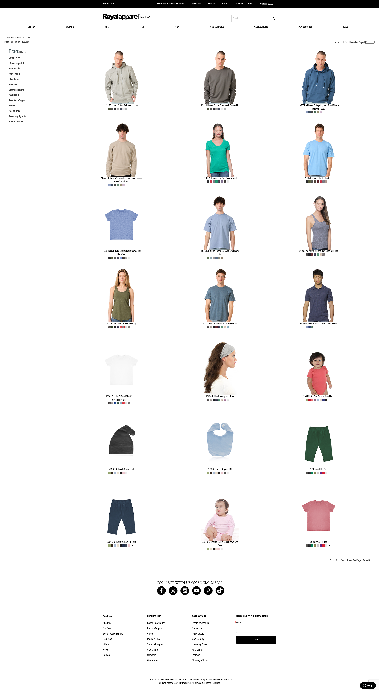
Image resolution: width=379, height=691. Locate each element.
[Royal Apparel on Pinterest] (208, 591)
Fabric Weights (154, 628)
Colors (150, 634)
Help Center (197, 650)
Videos (106, 644)
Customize (152, 660)
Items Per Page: (356, 42)
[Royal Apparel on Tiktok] (219, 591)
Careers (106, 655)
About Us (107, 623)
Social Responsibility (113, 634)
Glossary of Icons (200, 660)
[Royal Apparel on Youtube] (196, 591)
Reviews (196, 655)
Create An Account (200, 623)
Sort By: (10, 38)
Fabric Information (156, 623)
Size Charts (152, 650)
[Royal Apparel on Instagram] (184, 591)
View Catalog (198, 639)
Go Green (107, 639)
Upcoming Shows (200, 644)
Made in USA (153, 639)
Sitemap (216, 683)
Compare (151, 655)
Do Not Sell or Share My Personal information (166, 680)
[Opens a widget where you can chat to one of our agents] (368, 686)
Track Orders (198, 634)
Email (238, 623)
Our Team (107, 628)
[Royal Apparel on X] (173, 591)
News (105, 650)
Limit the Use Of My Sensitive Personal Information (210, 680)
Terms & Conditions (202, 683)
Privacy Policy (186, 683)
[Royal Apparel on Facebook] (161, 591)
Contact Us (197, 628)
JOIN (256, 640)
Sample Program (155, 644)
